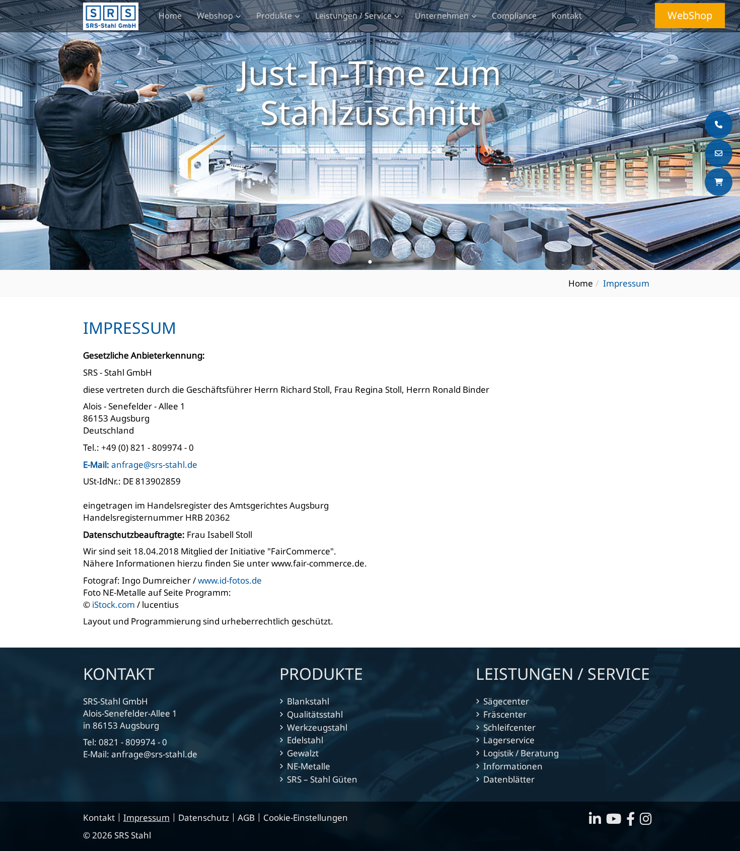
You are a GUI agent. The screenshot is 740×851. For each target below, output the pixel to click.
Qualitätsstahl (315, 714)
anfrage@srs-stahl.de (140, 464)
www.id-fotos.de (230, 580)
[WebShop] (718, 182)
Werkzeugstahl (317, 727)
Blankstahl (308, 701)
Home (170, 15)
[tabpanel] (370, 135)
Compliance (514, 15)
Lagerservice (509, 740)
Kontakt (567, 15)
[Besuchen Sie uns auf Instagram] (648, 821)
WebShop (690, 15)
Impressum (146, 817)
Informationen (513, 766)
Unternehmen (442, 15)
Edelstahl (305, 740)
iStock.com (113, 604)
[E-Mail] (718, 153)
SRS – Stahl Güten (322, 779)
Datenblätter (509, 779)
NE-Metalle (308, 766)
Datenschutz (203, 817)
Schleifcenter (509, 727)
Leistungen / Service (353, 15)
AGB (246, 817)
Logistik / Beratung (521, 753)
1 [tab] (370, 262)
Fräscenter (505, 714)
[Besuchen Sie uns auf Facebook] (633, 821)
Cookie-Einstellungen (305, 817)
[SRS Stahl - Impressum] (110, 16)
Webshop (215, 15)
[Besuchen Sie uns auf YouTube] (616, 821)
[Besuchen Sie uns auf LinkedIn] (597, 821)
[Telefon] (718, 124)
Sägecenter (506, 701)
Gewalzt (303, 753)
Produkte (274, 15)
